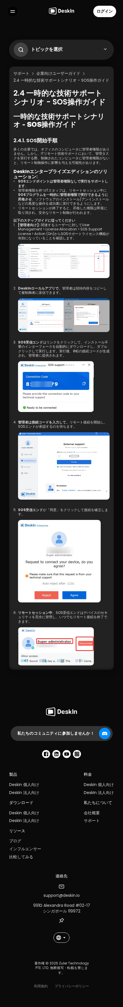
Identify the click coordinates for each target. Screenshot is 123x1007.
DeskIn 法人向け (24, 792)
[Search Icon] (19, 48)
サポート (92, 820)
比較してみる (21, 857)
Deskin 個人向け (24, 784)
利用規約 (41, 986)
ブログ (15, 841)
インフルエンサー (25, 849)
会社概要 (92, 813)
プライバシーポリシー (72, 986)
